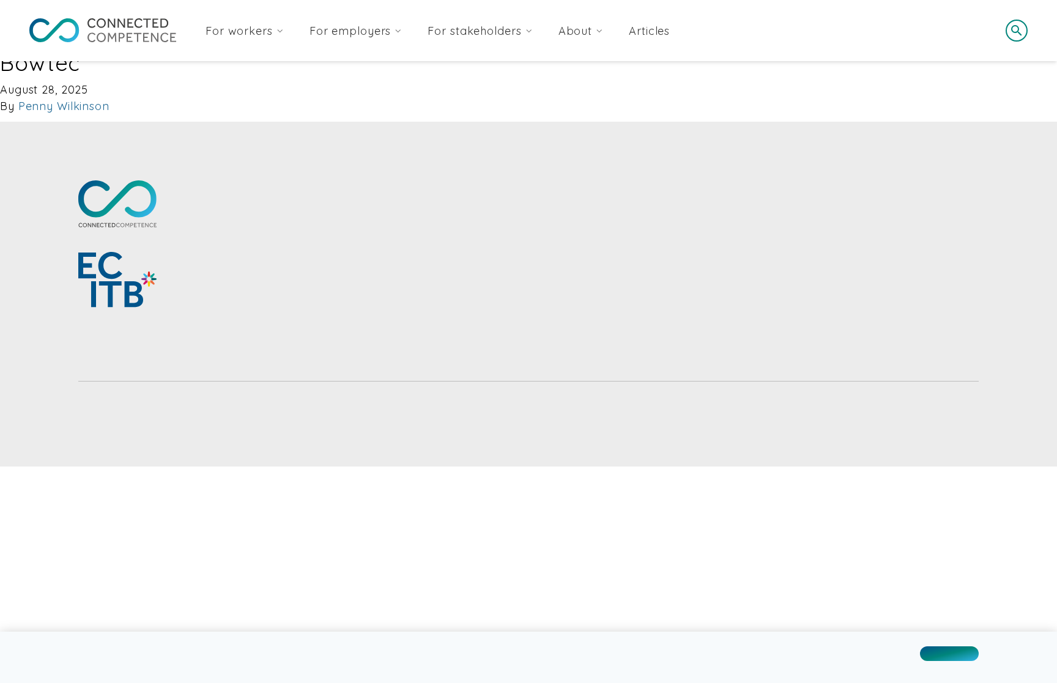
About (575, 31)
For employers (350, 31)
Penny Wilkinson (63, 106)
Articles (649, 31)
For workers (239, 31)
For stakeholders (474, 31)
